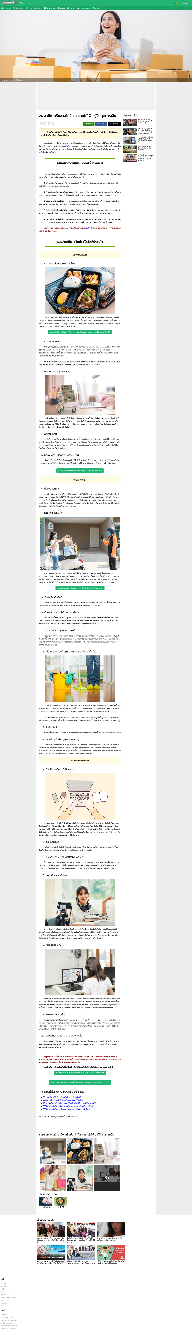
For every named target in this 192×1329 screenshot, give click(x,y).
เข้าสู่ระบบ (184, 3)
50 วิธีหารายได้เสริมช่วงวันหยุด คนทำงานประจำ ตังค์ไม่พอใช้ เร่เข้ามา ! (68, 1106)
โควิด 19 (69, 146)
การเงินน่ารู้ (99, 8)
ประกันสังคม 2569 (7, 1317)
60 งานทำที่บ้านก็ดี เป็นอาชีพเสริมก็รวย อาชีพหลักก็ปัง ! (62, 1097)
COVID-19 (60, 1207)
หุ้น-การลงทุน (85, 8)
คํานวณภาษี (4, 1303)
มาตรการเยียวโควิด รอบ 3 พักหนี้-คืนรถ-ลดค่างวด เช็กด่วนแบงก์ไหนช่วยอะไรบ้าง (80, 1082)
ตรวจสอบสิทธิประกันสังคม (9, 1326)
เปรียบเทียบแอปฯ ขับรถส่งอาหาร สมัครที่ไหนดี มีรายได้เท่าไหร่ (80, 588)
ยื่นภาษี (3, 1283)
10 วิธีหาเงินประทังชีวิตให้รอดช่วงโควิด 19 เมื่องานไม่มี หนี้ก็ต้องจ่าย (80, 1073)
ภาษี (72, 8)
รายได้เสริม (45, 1207)
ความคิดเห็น (90, 124)
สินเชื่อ (62, 8)
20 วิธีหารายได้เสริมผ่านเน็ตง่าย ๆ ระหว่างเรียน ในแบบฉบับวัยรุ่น (66, 1109)
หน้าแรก (7, 8)
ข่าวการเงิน (19, 8)
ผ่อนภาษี (3, 1300)
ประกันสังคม (5, 1315)
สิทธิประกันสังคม (6, 1323)
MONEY (25, 3)
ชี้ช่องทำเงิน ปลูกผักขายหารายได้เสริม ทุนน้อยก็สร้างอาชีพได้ (80, 470)
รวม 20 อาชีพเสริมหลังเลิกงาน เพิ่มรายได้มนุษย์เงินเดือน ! (63, 1100)
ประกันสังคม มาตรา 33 (8, 1320)
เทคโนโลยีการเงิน (35, 8)
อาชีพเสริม (90, 228)
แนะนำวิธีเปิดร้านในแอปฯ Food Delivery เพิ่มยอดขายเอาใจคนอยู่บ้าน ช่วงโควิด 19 (80, 332)
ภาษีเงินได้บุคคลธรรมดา (8, 1297)
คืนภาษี (3, 1286)
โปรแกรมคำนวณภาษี (8, 1306)
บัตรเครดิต (51, 8)
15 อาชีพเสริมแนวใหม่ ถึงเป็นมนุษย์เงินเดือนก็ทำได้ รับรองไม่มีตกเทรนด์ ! (69, 1103)
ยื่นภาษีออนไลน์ (6, 1292)
